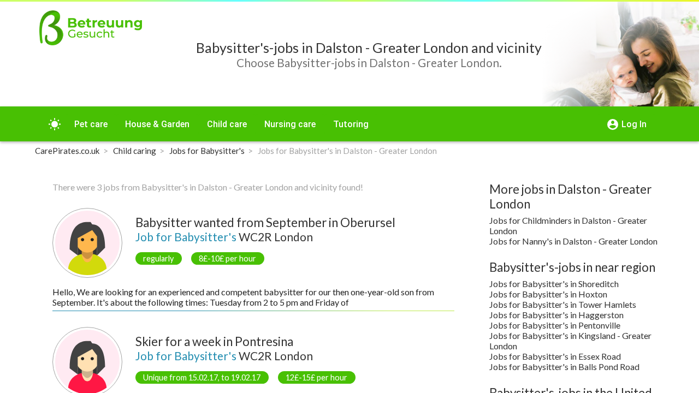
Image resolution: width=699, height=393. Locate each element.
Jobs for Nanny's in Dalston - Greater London (573, 241)
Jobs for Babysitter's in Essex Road (555, 356)
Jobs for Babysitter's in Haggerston (556, 314)
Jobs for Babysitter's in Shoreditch (554, 283)
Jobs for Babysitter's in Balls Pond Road (564, 366)
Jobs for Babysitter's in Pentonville (554, 325)
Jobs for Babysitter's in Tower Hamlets (562, 304)
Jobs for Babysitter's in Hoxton (548, 294)
